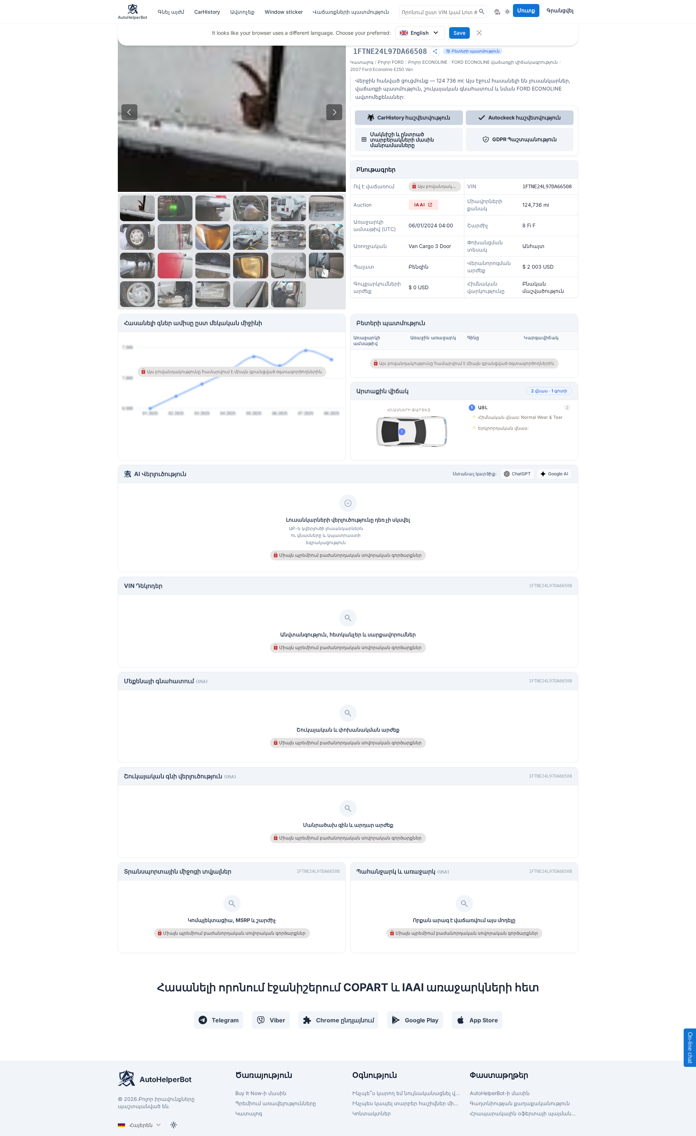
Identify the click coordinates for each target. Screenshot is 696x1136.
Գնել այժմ (172, 12)
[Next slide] (334, 112)
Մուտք (526, 10)
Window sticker (284, 12)
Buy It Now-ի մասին (260, 1093)
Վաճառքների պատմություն (351, 12)
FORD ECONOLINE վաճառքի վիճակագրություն (505, 62)
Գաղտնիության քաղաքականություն (520, 1103)
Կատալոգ (361, 62)
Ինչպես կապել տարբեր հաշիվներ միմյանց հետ (406, 1103)
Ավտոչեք (243, 12)
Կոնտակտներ (371, 1113)
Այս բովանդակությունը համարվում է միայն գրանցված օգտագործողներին (437, 186)
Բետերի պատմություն (473, 51)
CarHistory (207, 12)
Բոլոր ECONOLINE (427, 62)
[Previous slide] (129, 112)
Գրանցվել (560, 10)
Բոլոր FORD (391, 62)
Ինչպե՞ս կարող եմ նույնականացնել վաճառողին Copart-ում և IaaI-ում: (406, 1093)
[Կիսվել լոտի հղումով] (435, 51)
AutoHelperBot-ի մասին (500, 1093)
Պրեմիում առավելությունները (275, 1103)
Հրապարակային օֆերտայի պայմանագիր (524, 1113)
